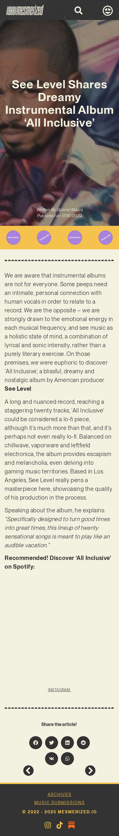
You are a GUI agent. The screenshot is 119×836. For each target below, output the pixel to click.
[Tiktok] (59, 825)
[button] (35, 742)
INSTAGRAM (59, 690)
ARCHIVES (60, 794)
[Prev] (41, 770)
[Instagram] (47, 825)
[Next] (78, 770)
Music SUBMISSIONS (59, 802)
